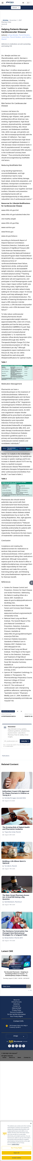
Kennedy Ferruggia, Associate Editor (15, 798)
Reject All (16, 1153)
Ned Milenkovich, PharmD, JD (13, 902)
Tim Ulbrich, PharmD (10, 866)
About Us (16, 1000)
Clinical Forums (16, 1002)
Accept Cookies (16, 1158)
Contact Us (16, 1006)
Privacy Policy (16, 1010)
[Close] (31, 1123)
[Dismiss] (30, 449)
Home (4, 1057)
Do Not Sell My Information (16, 1014)
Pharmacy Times (6, 22)
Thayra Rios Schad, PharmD (12, 832)
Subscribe (24, 741)
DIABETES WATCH (12, 716)
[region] (16, 1141)
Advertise (16, 1004)
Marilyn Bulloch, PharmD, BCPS (13, 938)
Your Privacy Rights (16, 1016)
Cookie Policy (15, 1144)
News (19, 1057)
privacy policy (9, 746)
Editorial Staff (16, 1008)
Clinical (14, 7)
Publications (5, 756)
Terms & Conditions (16, 1012)
